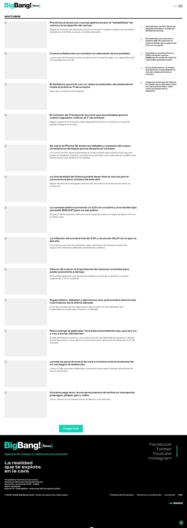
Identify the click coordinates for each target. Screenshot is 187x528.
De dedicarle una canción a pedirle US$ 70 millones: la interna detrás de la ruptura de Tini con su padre (161, 42)
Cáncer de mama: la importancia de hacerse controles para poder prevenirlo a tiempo (89, 270)
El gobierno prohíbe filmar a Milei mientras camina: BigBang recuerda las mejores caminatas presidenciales (161, 56)
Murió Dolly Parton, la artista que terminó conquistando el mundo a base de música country (160, 71)
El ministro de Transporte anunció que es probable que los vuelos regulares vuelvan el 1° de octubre (89, 116)
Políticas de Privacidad (121, 495)
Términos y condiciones (149, 495)
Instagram (160, 458)
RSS (180, 495)
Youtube (162, 453)
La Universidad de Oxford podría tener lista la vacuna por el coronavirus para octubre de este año (89, 178)
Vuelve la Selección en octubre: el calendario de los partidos (90, 53)
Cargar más (71, 428)
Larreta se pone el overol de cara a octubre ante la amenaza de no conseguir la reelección (92, 363)
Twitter (164, 448)
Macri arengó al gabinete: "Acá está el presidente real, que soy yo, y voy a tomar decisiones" (93, 332)
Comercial (170, 495)
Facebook (160, 444)
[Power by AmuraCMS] (175, 503)
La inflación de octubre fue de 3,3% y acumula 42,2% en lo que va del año (93, 240)
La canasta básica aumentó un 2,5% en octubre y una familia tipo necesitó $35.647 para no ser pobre (93, 209)
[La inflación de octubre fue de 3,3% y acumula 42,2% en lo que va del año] (26, 250)
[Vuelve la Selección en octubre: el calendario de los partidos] (26, 65)
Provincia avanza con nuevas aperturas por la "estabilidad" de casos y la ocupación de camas (91, 24)
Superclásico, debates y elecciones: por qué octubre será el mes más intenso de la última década (93, 301)
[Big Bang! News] (22, 6)
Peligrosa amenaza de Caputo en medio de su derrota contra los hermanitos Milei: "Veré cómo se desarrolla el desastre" (161, 86)
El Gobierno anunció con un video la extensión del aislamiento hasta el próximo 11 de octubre (91, 86)
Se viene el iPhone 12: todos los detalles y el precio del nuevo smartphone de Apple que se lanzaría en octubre (90, 147)
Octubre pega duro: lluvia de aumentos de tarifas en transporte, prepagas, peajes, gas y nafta (92, 394)
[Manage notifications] (181, 522)
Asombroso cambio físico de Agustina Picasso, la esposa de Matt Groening (160, 28)
